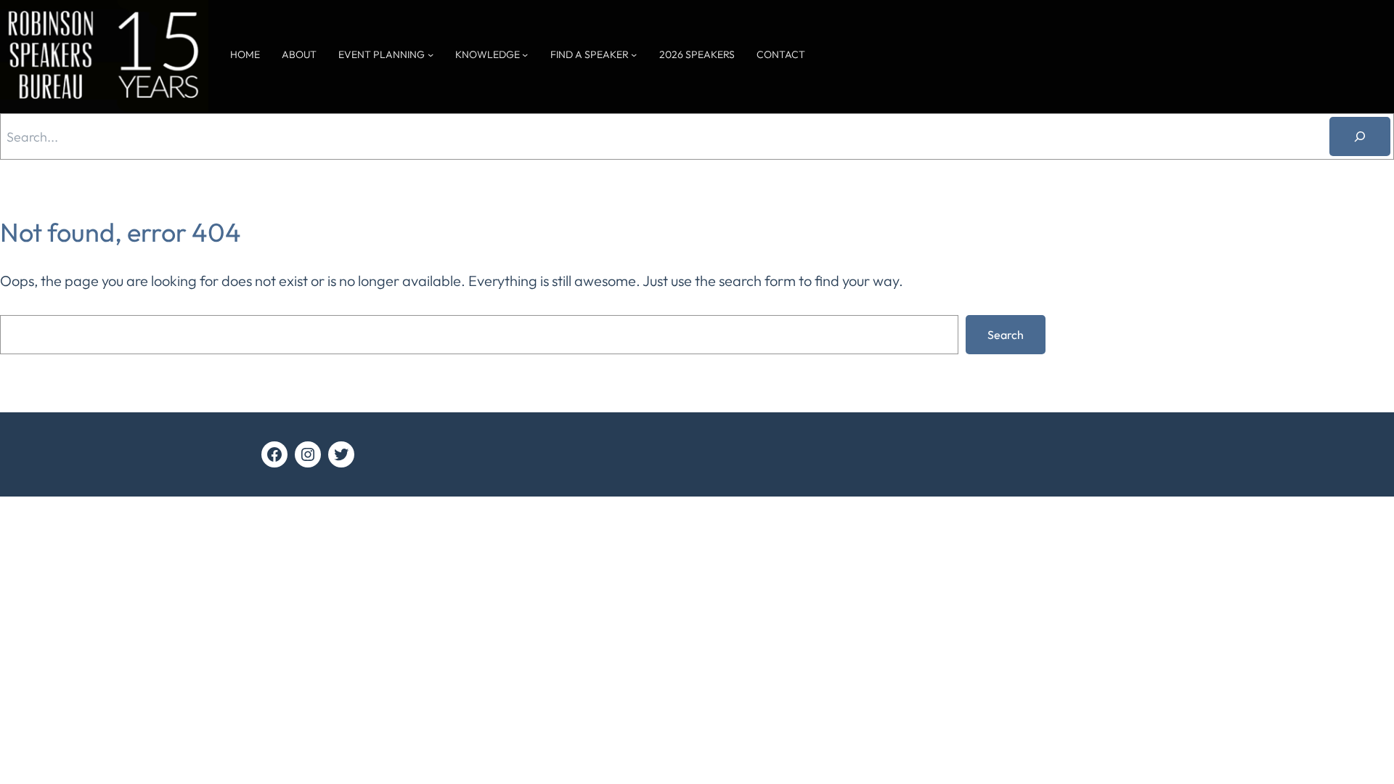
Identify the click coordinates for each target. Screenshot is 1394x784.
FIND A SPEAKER (589, 54)
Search (1005, 334)
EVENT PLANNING (381, 54)
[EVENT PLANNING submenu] (430, 54)
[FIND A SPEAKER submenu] (634, 54)
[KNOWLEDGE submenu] (525, 54)
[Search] (1359, 136)
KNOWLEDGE (487, 54)
